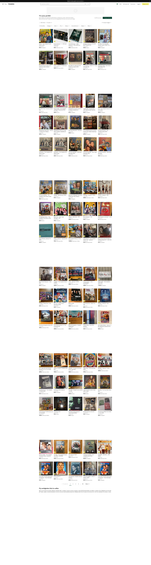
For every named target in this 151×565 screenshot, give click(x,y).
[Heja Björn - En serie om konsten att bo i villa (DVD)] (75, 360)
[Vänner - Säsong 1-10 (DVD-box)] (61, 58)
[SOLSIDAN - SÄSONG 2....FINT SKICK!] (105, 447)
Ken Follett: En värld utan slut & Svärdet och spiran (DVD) (75, 66)
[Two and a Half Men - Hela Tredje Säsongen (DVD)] (90, 144)
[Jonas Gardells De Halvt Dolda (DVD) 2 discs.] (90, 382)
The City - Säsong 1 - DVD (103, 195)
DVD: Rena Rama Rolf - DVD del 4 (75, 130)
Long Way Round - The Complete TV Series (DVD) (45, 390)
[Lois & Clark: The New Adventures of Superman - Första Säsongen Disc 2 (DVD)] (105, 468)
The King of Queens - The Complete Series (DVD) (88, 455)
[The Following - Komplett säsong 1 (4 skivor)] (75, 468)
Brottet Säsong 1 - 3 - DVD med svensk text (60, 44)
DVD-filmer (43, 22)
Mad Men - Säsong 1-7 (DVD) (104, 368)
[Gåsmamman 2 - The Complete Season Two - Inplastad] (90, 231)
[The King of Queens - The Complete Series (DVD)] (90, 447)
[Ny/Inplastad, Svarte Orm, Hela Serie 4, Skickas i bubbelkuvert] (61, 122)
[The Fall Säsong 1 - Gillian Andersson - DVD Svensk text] (75, 36)
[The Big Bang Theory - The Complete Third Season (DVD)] (46, 209)
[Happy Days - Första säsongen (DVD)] (90, 360)
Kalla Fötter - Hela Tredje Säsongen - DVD (59, 217)
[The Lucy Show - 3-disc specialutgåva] (90, 274)
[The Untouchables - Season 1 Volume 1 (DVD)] (90, 468)
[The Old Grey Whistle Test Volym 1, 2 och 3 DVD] (105, 404)
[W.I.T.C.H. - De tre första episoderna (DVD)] (61, 295)
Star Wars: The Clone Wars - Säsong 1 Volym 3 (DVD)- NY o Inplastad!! (104, 44)
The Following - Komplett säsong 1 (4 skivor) (75, 477)
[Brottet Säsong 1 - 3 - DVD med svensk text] (61, 36)
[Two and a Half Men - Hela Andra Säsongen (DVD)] (75, 144)
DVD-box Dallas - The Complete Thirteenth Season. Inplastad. (45, 455)
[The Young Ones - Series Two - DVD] (90, 295)
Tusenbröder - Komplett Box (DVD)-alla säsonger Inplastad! (89, 109)
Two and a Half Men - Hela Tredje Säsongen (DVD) (90, 153)
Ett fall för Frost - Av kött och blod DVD (46, 109)
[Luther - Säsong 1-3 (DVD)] (75, 274)
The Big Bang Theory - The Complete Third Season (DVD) (45, 217)
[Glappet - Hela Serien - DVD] (75, 209)
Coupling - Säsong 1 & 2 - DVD (45, 303)
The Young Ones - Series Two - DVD (89, 304)
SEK (120, 4)
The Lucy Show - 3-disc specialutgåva (88, 282)
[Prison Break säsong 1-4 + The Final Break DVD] (61, 317)
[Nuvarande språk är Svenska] (117, 4)
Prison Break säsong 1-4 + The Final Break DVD (60, 326)
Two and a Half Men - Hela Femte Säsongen (104, 153)
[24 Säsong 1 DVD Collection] (61, 382)
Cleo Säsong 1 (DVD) (73, 454)
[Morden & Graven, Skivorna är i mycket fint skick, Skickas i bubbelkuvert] (46, 58)
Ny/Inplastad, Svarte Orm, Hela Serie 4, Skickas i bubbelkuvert (60, 131)
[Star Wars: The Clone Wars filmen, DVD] (105, 382)
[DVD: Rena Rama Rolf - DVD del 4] (75, 122)
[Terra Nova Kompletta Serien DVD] (46, 317)
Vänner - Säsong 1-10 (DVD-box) (60, 65)
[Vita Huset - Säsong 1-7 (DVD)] (90, 187)
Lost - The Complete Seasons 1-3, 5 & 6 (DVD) (105, 109)
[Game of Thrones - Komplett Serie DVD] (61, 360)
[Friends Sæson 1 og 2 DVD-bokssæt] (90, 317)
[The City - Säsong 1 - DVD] (105, 187)
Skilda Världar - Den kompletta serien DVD (104, 282)
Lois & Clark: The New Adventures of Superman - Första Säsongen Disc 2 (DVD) (104, 477)
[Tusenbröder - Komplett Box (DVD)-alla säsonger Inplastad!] (90, 101)
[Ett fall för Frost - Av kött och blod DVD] (46, 101)
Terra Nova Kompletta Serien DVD (45, 325)
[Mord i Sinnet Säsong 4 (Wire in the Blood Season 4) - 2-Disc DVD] (105, 231)
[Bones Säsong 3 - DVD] (90, 209)
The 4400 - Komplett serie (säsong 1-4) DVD (75, 390)
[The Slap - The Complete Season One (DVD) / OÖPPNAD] (61, 447)
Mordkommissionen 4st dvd (88, 411)
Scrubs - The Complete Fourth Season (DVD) (45, 44)
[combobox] (64, 4)
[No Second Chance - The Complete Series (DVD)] (105, 122)
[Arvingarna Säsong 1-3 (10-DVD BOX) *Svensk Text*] (90, 36)
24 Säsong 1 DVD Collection (59, 389)
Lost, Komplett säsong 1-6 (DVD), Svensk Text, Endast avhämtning (89, 131)
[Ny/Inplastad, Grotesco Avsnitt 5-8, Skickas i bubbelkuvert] (75, 101)
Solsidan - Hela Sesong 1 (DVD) (60, 195)
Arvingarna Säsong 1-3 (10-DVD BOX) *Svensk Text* (89, 44)
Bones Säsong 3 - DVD (87, 216)
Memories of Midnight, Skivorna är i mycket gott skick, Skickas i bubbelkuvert (75, 196)
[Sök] (85, 4)
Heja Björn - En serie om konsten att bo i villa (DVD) (75, 369)
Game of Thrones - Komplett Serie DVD (60, 369)
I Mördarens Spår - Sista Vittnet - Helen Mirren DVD (104, 66)
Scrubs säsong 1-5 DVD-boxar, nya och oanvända (46, 412)
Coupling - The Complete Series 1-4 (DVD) (61, 282)
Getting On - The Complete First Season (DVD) (45, 153)
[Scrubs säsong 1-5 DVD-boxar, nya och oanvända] (46, 404)
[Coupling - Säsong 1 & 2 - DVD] (46, 295)
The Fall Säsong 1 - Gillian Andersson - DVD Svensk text (74, 44)
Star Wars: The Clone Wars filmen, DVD (104, 390)
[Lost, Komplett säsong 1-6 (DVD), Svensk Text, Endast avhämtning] (90, 122)
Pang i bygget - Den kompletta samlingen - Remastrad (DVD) (60, 109)
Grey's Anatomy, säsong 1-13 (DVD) (44, 239)
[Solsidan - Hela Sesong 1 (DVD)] (61, 187)
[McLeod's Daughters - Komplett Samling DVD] (75, 317)
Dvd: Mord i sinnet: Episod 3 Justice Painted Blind (74, 412)
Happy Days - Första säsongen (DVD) (89, 369)
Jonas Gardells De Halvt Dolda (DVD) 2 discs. (89, 390)
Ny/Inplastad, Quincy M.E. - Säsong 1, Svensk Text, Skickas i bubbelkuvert (46, 131)
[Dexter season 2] (61, 468)
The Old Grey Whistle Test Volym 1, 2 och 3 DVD (104, 412)
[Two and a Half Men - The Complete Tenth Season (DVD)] (46, 187)
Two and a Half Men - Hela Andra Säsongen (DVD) (75, 153)
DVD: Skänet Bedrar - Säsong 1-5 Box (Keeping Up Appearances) (104, 326)
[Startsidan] (11, 4)
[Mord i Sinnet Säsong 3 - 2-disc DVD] (46, 274)
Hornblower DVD (57, 411)
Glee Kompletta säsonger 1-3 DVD (105, 216)
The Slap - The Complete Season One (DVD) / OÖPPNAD (60, 455)
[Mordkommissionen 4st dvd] (90, 404)
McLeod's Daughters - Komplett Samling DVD (75, 326)
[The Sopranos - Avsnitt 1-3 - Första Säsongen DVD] (90, 58)
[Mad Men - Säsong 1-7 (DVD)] (105, 360)
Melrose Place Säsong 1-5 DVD (75, 238)
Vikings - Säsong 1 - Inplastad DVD (60, 238)
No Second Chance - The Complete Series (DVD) (103, 131)
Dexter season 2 (57, 476)
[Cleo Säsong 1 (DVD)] (75, 447)
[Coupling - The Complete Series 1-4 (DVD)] (61, 274)
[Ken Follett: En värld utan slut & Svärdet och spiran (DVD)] (75, 58)
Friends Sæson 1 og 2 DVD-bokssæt (88, 326)
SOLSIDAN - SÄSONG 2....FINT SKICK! (104, 455)
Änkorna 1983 (71, 303)
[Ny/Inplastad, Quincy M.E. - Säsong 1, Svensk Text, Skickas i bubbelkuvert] (46, 122)
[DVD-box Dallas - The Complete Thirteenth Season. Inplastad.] (46, 447)
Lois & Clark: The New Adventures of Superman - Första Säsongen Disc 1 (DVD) (45, 477)
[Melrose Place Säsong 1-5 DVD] (75, 231)
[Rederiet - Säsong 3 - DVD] (105, 295)
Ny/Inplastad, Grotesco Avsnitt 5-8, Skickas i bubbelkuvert (75, 109)
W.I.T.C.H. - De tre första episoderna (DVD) (59, 304)
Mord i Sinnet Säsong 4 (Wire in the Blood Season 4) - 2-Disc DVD (104, 239)
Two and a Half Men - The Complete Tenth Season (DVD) (45, 196)
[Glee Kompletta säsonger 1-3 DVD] (105, 209)
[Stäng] (150, 1)
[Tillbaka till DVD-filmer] (40, 23)
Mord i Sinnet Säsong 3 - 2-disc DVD (45, 282)
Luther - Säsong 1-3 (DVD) (74, 281)
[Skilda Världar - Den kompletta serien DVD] (105, 274)
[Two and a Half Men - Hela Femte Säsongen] (105, 144)
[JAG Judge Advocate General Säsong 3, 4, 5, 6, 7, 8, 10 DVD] (46, 360)
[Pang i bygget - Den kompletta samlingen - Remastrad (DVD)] (61, 101)
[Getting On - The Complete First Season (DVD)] (46, 144)
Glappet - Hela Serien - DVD (74, 216)
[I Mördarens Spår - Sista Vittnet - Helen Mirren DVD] (105, 58)
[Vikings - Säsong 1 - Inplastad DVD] (61, 231)
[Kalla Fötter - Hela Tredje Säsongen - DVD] (61, 209)
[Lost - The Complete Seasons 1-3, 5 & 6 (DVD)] (105, 101)
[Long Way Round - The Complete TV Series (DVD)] (46, 382)
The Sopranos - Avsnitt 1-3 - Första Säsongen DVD (90, 66)
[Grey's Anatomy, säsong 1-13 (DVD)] (46, 231)
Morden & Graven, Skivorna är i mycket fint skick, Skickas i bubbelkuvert (45, 66)
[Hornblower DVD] (61, 404)
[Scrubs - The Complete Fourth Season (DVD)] (46, 36)
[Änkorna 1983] (75, 295)
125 (82, 483)
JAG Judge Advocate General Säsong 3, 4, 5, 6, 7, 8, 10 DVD (45, 369)
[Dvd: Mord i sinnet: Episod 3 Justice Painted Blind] (75, 404)
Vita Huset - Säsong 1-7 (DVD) (89, 195)
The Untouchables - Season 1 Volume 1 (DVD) (89, 477)
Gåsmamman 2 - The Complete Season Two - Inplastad (89, 239)
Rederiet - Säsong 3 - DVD (103, 303)
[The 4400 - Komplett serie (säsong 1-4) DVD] (75, 382)
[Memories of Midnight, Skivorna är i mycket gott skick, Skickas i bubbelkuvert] (75, 187)
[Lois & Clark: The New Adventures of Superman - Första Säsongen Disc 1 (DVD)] (46, 468)
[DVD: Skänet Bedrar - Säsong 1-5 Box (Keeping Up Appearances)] (105, 317)
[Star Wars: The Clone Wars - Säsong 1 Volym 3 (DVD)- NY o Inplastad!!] (105, 36)
